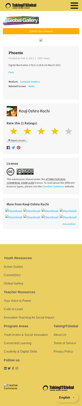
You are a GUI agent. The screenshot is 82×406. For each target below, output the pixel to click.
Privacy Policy (63, 351)
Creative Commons (53, 186)
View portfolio (69, 224)
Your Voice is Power (17, 300)
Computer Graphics (30, 81)
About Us (60, 334)
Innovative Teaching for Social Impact (29, 317)
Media (31, 86)
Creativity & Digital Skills (20, 351)
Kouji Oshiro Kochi (34, 111)
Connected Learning (17, 343)
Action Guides (13, 266)
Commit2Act (12, 275)
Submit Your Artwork (41, 31)
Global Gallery (21, 20)
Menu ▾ (62, 21)
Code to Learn (13, 309)
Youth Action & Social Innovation (26, 334)
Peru (11, 72)
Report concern (18, 140)
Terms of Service (65, 343)
